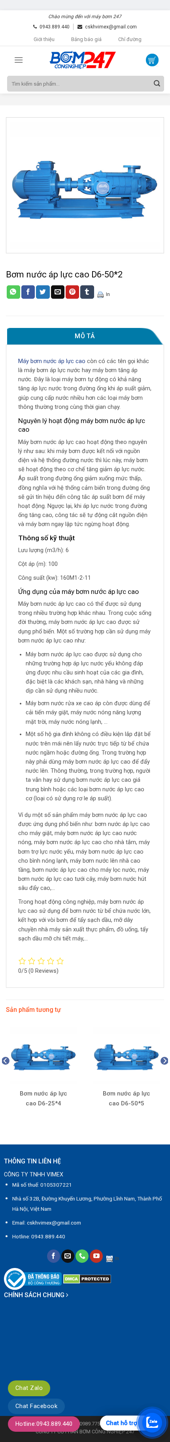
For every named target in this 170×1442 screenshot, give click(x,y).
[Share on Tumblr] (87, 292)
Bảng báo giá (86, 39)
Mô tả (85, 336)
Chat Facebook (36, 1406)
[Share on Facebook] (28, 292)
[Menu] (18, 60)
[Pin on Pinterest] (72, 292)
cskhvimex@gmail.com (111, 27)
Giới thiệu (44, 39)
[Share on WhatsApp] (13, 292)
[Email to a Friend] (57, 292)
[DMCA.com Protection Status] (87, 1278)
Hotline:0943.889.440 (43, 1423)
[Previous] (5, 1077)
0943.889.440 (55, 27)
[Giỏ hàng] (152, 60)
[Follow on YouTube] (96, 1256)
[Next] (164, 1077)
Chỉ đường (130, 39)
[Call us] (82, 1256)
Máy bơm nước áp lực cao (51, 361)
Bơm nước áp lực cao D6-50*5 (126, 1098)
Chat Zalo (29, 1387)
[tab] (85, 336)
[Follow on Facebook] (53, 1256)
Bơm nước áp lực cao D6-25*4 (43, 1098)
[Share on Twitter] (42, 292)
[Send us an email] (67, 1256)
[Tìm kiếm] (157, 83)
